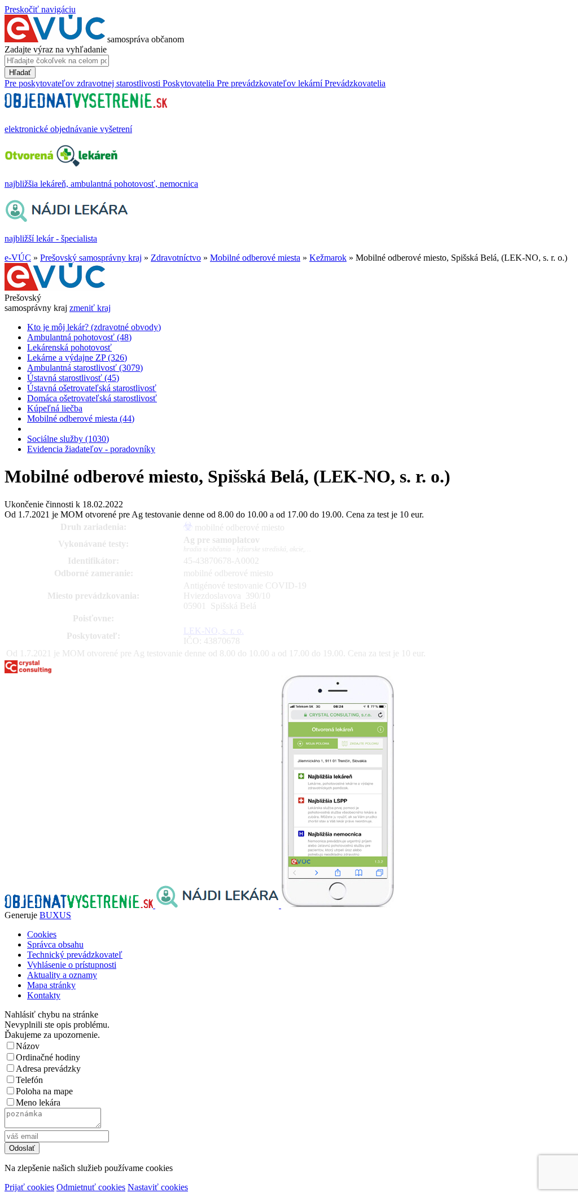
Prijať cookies (29, 1187)
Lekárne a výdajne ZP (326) (77, 357)
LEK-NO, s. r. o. (213, 630)
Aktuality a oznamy (62, 975)
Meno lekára (38, 1102)
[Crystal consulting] (28, 670)
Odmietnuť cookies (90, 1187)
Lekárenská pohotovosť (69, 347)
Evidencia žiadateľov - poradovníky (91, 449)
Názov (28, 1046)
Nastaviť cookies (158, 1187)
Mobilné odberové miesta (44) (80, 418)
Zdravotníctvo (176, 257)
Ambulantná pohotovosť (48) (79, 337)
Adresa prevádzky (48, 1068)
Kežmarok (328, 257)
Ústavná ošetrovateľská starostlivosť (91, 388)
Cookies (41, 934)
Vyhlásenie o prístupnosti (71, 965)
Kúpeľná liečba (54, 408)
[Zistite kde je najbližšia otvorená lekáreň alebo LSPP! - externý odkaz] (337, 905)
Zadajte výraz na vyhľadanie (56, 49)
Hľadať (20, 72)
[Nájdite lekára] (218, 905)
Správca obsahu (55, 944)
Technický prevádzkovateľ (74, 954)
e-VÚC (18, 257)
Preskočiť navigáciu (40, 9)
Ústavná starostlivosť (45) (73, 378)
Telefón (29, 1080)
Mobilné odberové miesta (255, 257)
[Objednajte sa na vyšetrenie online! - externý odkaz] (80, 905)
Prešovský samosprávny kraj (91, 257)
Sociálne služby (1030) (68, 439)
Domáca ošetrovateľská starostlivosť (92, 398)
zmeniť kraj (90, 308)
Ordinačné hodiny (48, 1057)
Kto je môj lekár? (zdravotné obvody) (94, 327)
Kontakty (43, 995)
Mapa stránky (51, 985)
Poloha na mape (44, 1091)
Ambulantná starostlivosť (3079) (85, 367)
